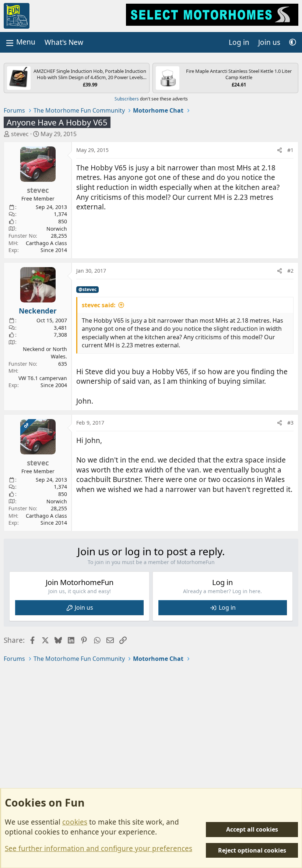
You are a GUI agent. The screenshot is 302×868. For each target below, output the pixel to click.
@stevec (87, 289)
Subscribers (127, 99)
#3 (290, 422)
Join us (84, 607)
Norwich (56, 228)
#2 (290, 270)
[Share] (279, 150)
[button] (293, 42)
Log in (227, 607)
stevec (20, 134)
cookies (74, 822)
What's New (64, 42)
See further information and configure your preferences (98, 848)
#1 (290, 149)
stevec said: (99, 305)
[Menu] (19, 42)
